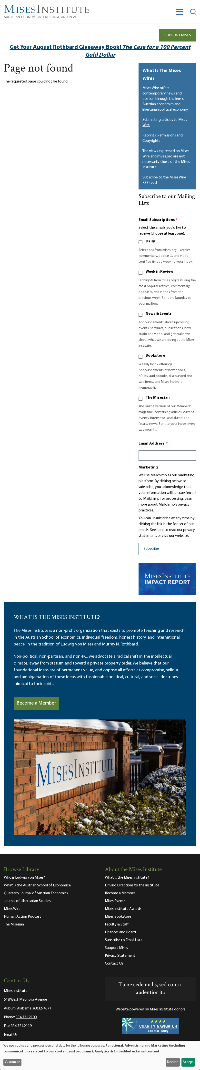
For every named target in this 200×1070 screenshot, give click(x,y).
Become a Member (36, 703)
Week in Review (159, 272)
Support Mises (177, 35)
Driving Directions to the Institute (132, 885)
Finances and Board (120, 932)
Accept (188, 1062)
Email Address (153, 444)
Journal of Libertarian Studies (27, 901)
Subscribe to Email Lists (123, 940)
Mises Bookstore (118, 917)
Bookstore (155, 356)
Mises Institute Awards (123, 909)
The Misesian (158, 398)
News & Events (159, 314)
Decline (172, 1062)
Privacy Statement (120, 956)
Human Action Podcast (22, 917)
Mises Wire (12, 909)
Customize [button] (12, 1062)
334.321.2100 (26, 1017)
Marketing (148, 467)
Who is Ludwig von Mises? (24, 878)
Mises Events (115, 901)
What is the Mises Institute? (127, 878)
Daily (150, 241)
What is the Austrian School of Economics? (37, 885)
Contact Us (114, 964)
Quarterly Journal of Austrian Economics (36, 893)
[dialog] (100, 1055)
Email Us (10, 1035)
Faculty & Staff (117, 924)
